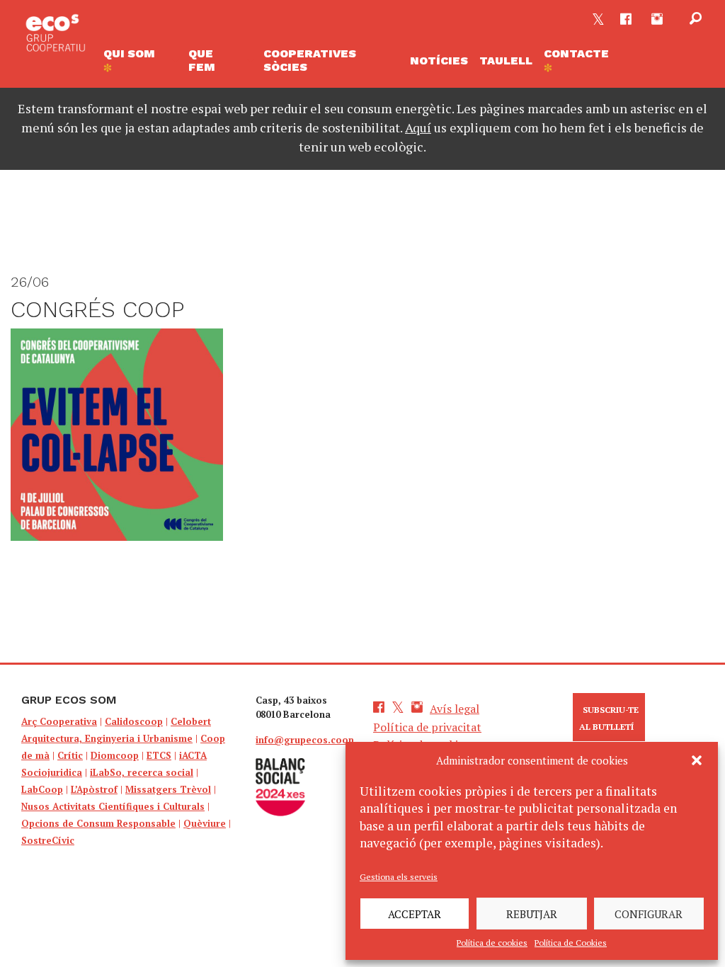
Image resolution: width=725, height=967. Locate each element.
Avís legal (454, 708)
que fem (201, 60)
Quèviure (204, 823)
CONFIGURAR (649, 914)
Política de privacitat (427, 727)
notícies (439, 60)
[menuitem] (140, 60)
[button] (697, 760)
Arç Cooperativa (59, 721)
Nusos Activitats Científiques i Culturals (113, 806)
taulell (505, 60)
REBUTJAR (531, 914)
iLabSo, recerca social (141, 772)
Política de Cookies (571, 942)
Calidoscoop (134, 721)
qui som (129, 53)
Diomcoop (115, 755)
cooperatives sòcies (309, 60)
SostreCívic (47, 840)
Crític (70, 755)
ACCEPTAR (414, 914)
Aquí (418, 127)
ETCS (159, 755)
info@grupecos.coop (305, 739)
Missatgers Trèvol (168, 789)
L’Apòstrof (94, 789)
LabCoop (42, 789)
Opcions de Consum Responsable (98, 823)
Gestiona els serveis (399, 876)
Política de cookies (492, 942)
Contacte (576, 53)
